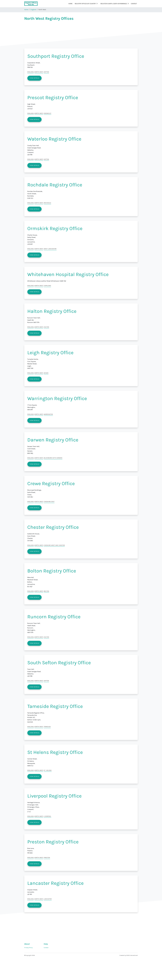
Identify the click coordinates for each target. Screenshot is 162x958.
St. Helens (48, 770)
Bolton (46, 591)
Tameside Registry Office (55, 706)
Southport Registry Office (55, 56)
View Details (34, 78)
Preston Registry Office (53, 842)
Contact (134, 4)
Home (70, 4)
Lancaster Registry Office (55, 883)
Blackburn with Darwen (53, 458)
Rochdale (47, 203)
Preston (47, 857)
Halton (46, 327)
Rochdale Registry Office (54, 185)
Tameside (47, 726)
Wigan (46, 373)
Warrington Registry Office (57, 398)
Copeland (47, 285)
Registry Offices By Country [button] (85, 4)
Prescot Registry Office (52, 97)
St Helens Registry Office (55, 752)
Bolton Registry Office (51, 571)
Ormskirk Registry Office (54, 228)
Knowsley (47, 113)
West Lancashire (50, 249)
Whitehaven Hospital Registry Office (68, 274)
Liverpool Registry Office (54, 796)
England (33, 9)
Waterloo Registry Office (54, 139)
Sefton (46, 72)
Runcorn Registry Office (53, 617)
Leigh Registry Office (50, 352)
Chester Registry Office (53, 527)
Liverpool (47, 816)
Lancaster (48, 899)
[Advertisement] (75, 34)
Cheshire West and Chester (54, 545)
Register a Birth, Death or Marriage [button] (113, 4)
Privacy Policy (28, 947)
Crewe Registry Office (51, 483)
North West (38, 72)
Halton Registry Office (51, 311)
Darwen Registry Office (52, 440)
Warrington (48, 414)
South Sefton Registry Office (59, 663)
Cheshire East (49, 501)
